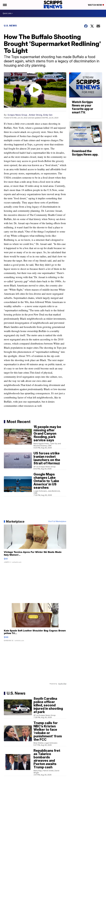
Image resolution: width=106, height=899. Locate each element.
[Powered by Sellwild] (62, 684)
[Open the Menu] (4, 5)
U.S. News (10, 25)
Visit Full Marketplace (57, 521)
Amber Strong (35, 115)
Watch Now (95, 5)
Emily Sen (47, 115)
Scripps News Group (17, 115)
